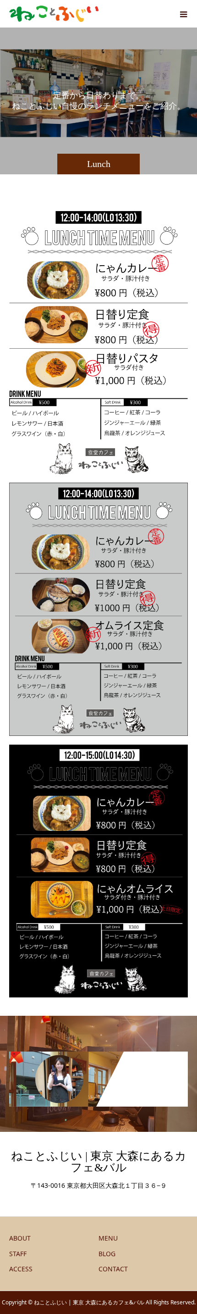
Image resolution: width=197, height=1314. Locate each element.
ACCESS (21, 1268)
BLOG (106, 1253)
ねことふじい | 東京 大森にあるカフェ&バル (98, 1162)
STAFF (18, 1253)
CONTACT (113, 1268)
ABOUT (20, 1238)
